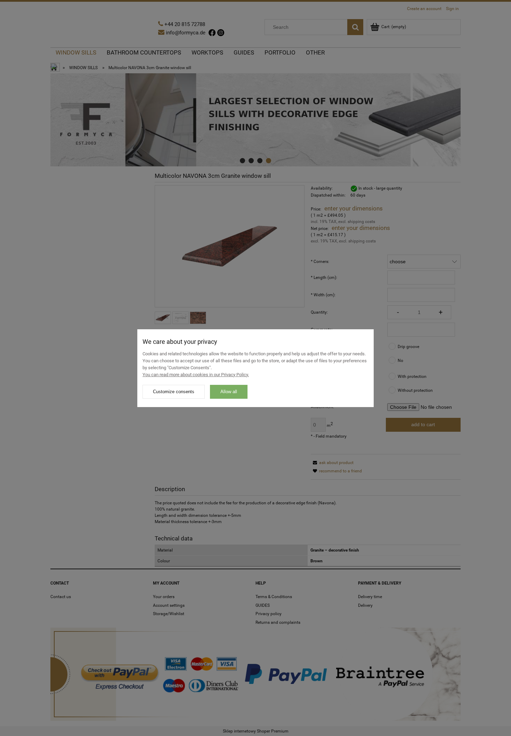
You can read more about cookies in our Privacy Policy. (196, 374)
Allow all (228, 391)
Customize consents (173, 391)
